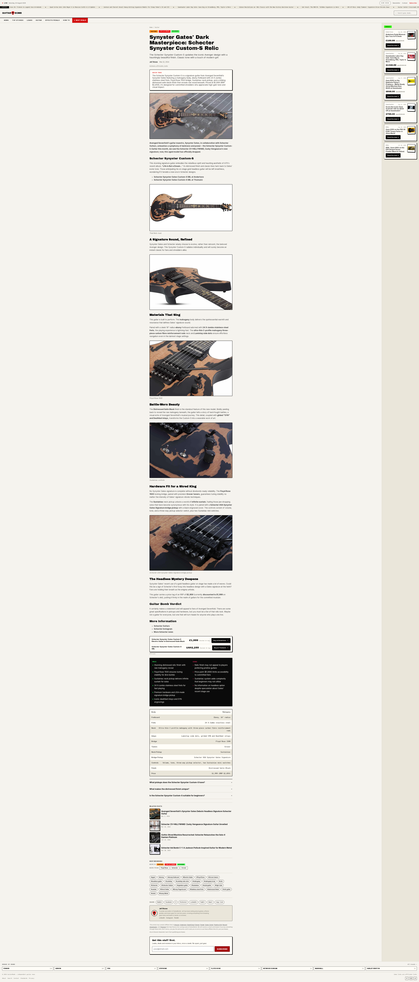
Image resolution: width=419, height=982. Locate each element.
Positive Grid (218, 925)
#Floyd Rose (200, 877)
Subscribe (413, 3)
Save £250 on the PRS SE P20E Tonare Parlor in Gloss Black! (395, 131)
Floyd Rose (164, 868)
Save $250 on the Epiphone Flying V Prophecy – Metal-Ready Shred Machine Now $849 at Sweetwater (395, 84)
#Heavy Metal (163, 893)
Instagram (169, 918)
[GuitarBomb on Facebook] (407, 978)
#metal (153, 893)
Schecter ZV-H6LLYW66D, (192, 149)
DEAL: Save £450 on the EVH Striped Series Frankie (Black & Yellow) (395, 149)
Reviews (175, 31)
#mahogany (196, 881)
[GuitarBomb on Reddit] (415, 978)
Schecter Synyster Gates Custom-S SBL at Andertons (179, 177)
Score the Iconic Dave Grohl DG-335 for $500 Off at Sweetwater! (395, 109)
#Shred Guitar (164, 889)
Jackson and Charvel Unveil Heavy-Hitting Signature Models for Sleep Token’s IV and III (71, 7)
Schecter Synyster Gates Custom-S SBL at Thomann (178, 180)
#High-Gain (218, 885)
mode (385, 3)
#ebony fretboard (173, 877)
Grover (183, 868)
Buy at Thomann (220, 648)
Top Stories (17, 20)
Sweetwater (153, 927)
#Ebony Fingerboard (179, 889)
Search (10, 978)
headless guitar (198, 169)
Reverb (224, 925)
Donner (197, 925)
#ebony (161, 877)
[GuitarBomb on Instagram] (411, 978)
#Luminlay (169, 881)
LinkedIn (193, 902)
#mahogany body (209, 881)
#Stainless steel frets (196, 889)
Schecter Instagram (163, 629)
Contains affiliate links (158, 66)
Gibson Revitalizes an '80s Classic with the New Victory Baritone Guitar (200, 7)
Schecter (175, 868)
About (4, 978)
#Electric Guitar (188, 877)
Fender (202, 925)
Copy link (219, 902)
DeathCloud (190, 925)
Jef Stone (153, 62)
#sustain (153, 889)
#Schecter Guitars (167, 885)
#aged (153, 877)
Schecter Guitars (162, 626)
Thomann (163, 927)
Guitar (39, 20)
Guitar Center (209, 925)
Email (210, 902)
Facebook (169, 902)
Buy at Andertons (219, 640)
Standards (24, 978)
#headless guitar (156, 881)
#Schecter (154, 885)
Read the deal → (393, 45)
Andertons (183, 925)
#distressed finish (213, 889)
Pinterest (183, 902)
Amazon (176, 925)
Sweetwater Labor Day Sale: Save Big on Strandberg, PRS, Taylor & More (138, 7)
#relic (221, 881)
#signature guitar (182, 885)
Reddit (159, 902)
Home (151, 27)
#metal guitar (207, 885)
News (6, 20)
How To (66, 20)
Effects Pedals (52, 20)
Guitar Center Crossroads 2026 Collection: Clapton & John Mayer (356, 7)
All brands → (412, 964)
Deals (387, 26)
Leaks (29, 20)
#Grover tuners (213, 877)
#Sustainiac (195, 885)
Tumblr (202, 902)
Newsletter (396, 3)
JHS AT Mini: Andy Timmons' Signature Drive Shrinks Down (303, 7)
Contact (404, 3)
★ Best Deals (80, 20)
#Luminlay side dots (182, 881)
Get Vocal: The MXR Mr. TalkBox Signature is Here (254, 7)
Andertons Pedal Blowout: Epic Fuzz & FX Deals (396, 35)
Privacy (31, 978)
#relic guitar (226, 889)
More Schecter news (163, 632)
